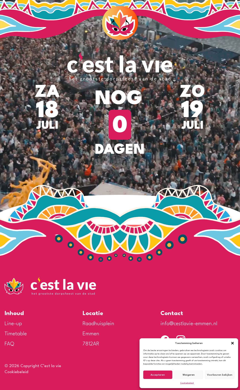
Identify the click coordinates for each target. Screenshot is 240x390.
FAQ (9, 344)
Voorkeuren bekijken (219, 375)
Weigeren (189, 375)
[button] (232, 343)
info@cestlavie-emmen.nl (188, 323)
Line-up (13, 323)
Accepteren (158, 375)
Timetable (15, 334)
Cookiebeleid (187, 383)
